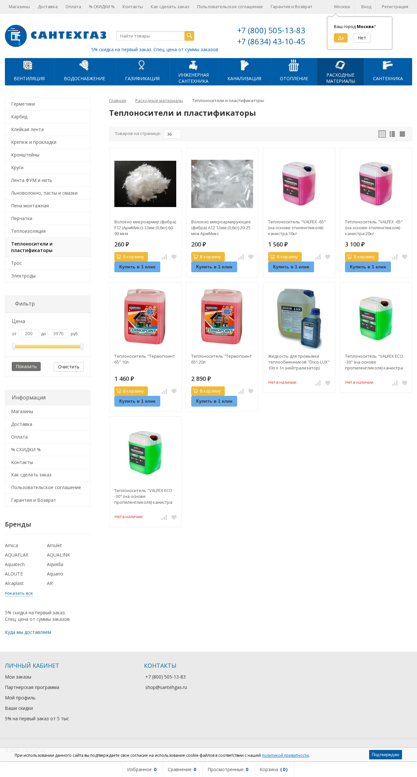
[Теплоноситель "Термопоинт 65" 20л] (222, 318)
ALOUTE (14, 574)
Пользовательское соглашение (230, 6)
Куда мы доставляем (28, 632)
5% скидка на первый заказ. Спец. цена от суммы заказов (154, 49)
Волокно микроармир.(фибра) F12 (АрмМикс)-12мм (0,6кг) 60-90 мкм (145, 227)
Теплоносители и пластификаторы (31, 247)
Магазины (19, 6)
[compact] (402, 134)
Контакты (132, 6)
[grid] (382, 134)
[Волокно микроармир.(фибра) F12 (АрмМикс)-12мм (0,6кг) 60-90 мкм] (145, 184)
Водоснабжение (84, 78)
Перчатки (21, 218)
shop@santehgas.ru (166, 687)
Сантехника (388, 78)
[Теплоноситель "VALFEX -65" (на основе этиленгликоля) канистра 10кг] (299, 184)
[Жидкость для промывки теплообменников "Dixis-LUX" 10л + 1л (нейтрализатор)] (299, 318)
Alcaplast (14, 583)
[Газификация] (142, 65)
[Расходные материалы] (340, 65)
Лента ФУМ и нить (31, 180)
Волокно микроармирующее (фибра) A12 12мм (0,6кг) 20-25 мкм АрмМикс (221, 227)
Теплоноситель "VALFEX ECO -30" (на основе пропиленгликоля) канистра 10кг (374, 362)
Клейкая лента (27, 129)
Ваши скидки (19, 708)
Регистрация (395, 6)
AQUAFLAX (16, 555)
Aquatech (15, 564)
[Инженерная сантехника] (193, 65)
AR (50, 583)
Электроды (23, 276)
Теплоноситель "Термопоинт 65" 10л (144, 359)
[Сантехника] (388, 65)
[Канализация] (244, 65)
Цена (18, 321)
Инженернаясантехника (193, 78)
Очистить (68, 367)
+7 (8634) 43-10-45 (271, 41)
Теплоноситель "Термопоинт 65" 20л (221, 359)
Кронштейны (25, 155)
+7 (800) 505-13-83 (271, 30)
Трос (16, 263)
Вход (366, 6)
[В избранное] (174, 257)
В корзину (133, 257)
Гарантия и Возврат (291, 6)
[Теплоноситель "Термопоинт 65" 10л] (145, 318)
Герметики (23, 104)
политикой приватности (285, 755)
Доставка (48, 6)
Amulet (54, 545)
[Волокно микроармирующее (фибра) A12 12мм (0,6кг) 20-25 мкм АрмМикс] (222, 184)
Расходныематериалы (340, 78)
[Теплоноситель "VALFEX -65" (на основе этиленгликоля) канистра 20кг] (376, 184)
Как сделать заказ (170, 6)
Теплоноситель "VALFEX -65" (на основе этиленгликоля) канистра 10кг (297, 227)
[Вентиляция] (29, 65)
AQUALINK (58, 555)
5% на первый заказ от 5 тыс (37, 718)
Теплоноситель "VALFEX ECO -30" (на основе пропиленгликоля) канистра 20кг (143, 496)
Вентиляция (29, 78)
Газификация (142, 78)
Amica (11, 545)
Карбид (19, 116)
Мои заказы (18, 677)
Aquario (55, 574)
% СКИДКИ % (102, 6)
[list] (392, 134)
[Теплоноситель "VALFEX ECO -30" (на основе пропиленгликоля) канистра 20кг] (145, 453)
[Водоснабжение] (84, 65)
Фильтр (25, 303)
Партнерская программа (32, 687)
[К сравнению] (164, 257)
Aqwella (55, 564)
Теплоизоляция (28, 231)
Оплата (73, 6)
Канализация (244, 78)
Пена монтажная (30, 205)
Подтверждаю (385, 754)
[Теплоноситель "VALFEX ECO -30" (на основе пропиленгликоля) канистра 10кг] (376, 318)
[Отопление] (294, 65)
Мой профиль (20, 698)
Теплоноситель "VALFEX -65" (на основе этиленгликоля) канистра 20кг (374, 227)
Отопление (294, 78)
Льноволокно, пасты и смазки (44, 193)
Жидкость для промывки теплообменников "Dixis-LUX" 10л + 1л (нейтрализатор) (299, 362)
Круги (17, 167)
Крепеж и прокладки (33, 142)
